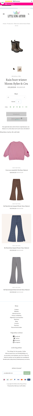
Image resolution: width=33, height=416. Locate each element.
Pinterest (17, 340)
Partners (16, 325)
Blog (16, 321)
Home (4, 23)
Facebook (17, 336)
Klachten (16, 319)
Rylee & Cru (16, 76)
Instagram (17, 342)
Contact (16, 323)
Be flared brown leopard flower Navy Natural (16, 206)
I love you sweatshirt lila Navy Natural (16, 170)
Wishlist (16, 311)
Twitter (17, 338)
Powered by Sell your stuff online (16, 386)
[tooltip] (22, 118)
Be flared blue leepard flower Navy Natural (16, 248)
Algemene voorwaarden (16, 317)
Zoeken (16, 309)
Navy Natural (16, 167)
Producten (10, 23)
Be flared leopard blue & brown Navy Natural (16, 289)
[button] (17, 119)
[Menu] (4, 14)
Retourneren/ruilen (16, 327)
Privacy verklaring (16, 315)
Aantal (13, 101)
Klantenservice (16, 313)
